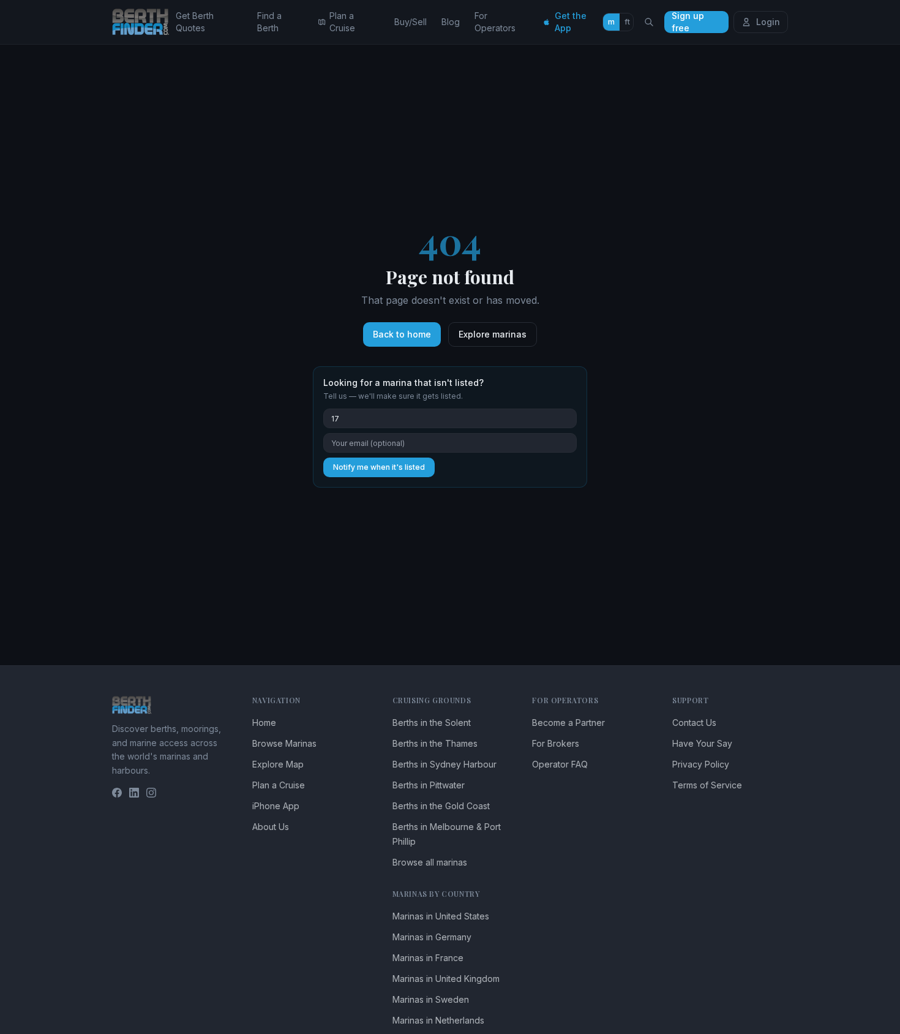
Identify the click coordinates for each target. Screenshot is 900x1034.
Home (264, 722)
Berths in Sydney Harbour (444, 764)
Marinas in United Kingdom (446, 978)
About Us (270, 826)
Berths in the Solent (431, 722)
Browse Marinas (284, 743)
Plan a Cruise (342, 21)
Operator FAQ (560, 764)
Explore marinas (493, 334)
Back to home (402, 334)
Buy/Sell (410, 22)
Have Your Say (702, 743)
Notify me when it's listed (379, 467)
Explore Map (278, 764)
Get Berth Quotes (195, 21)
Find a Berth (269, 21)
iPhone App (275, 806)
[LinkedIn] (134, 793)
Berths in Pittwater (428, 785)
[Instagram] (151, 793)
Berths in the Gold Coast (441, 806)
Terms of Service (707, 785)
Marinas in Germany (431, 937)
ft (627, 21)
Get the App (571, 21)
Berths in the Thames (435, 743)
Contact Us (694, 722)
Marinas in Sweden (430, 999)
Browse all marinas (429, 862)
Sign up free (688, 22)
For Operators (495, 21)
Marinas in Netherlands (438, 1020)
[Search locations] (649, 22)
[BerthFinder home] (144, 22)
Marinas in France (427, 958)
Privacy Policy (700, 764)
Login (768, 22)
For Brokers (555, 743)
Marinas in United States (440, 916)
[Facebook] (117, 793)
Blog (450, 22)
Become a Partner (568, 722)
